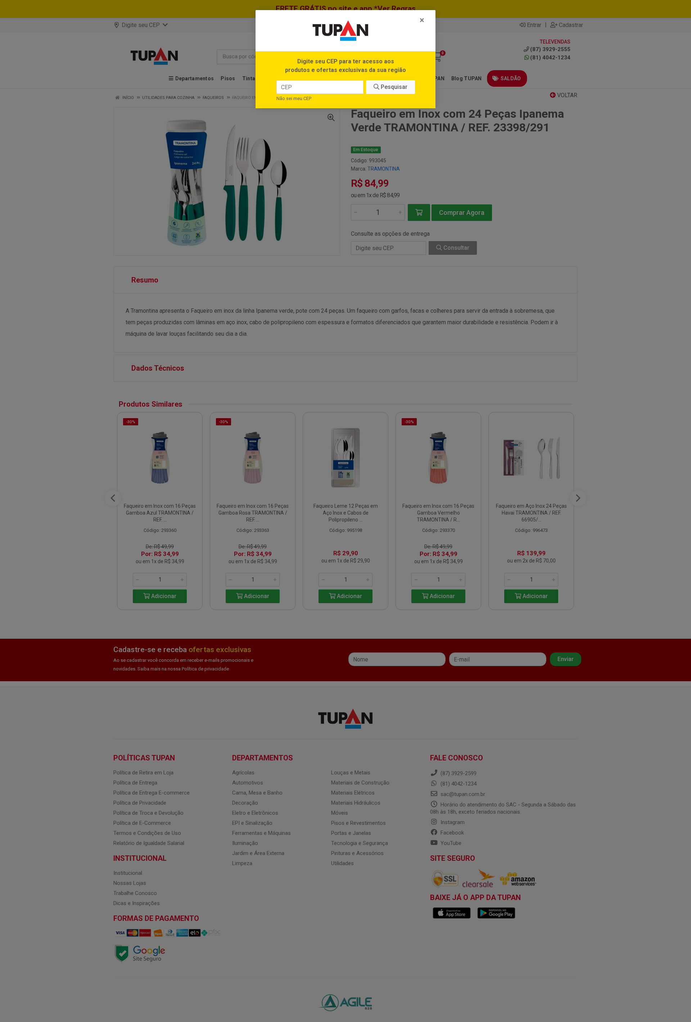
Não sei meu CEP (293, 98)
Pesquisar (393, 86)
